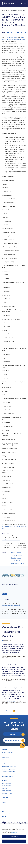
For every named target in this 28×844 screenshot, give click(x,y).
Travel (22, 563)
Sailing (19, 558)
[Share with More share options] (25, 32)
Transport (14, 555)
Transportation (15, 560)
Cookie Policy (13, 832)
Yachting (13, 558)
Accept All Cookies (14, 841)
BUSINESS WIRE (12, 37)
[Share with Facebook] (14, 32)
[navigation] (24, 3)
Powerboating (15, 563)
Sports (13, 552)
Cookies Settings (14, 836)
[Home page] (8, 3)
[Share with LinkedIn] (8, 32)
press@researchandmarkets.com (11, 540)
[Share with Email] (18, 32)
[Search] (21, 3)
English (4, 594)
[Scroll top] (22, 745)
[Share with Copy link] (21, 32)
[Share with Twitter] (11, 32)
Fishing (20, 555)
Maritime (18, 552)
